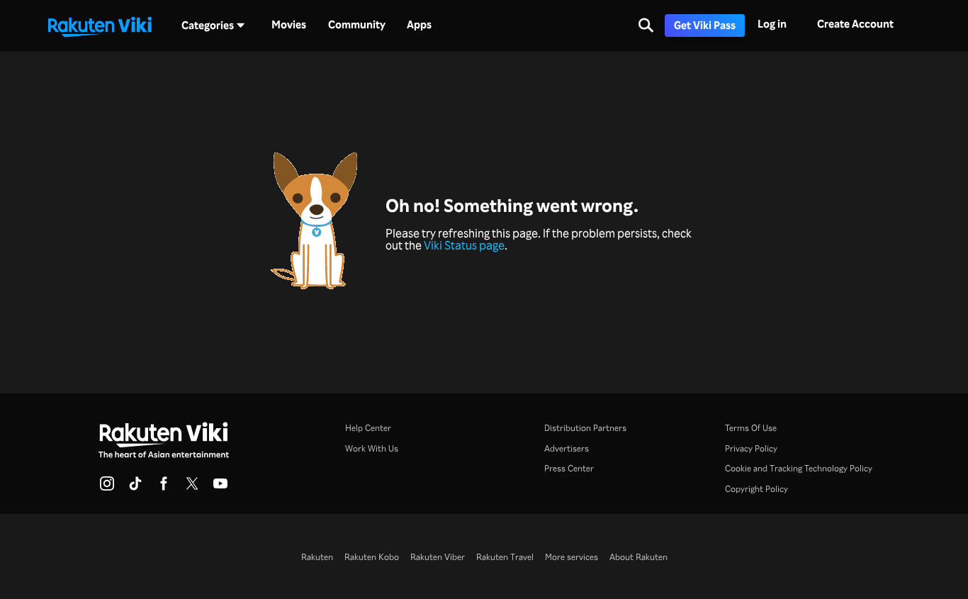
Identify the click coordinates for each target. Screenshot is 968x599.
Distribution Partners (585, 427)
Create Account (855, 23)
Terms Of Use (751, 427)
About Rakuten (638, 556)
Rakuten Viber (437, 556)
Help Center (368, 427)
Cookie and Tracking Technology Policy (798, 468)
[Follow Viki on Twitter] (192, 488)
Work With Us (371, 448)
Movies (288, 24)
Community (356, 24)
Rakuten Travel (505, 556)
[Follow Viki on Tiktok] (135, 488)
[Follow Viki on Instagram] (107, 488)
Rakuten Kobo (371, 556)
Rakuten (317, 556)
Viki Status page (464, 245)
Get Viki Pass (705, 25)
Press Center (569, 468)
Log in (772, 23)
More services (571, 556)
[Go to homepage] (100, 25)
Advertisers (566, 448)
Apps (419, 24)
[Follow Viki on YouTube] (220, 488)
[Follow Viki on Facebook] (163, 488)
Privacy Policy (751, 448)
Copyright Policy (756, 488)
